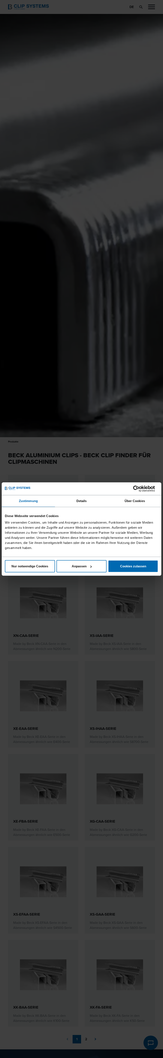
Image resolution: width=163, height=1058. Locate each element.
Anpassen (79, 566)
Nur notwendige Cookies (29, 566)
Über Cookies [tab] (135, 500)
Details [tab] (81, 500)
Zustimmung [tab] (28, 500)
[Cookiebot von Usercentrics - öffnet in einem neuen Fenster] (139, 488)
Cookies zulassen (133, 566)
